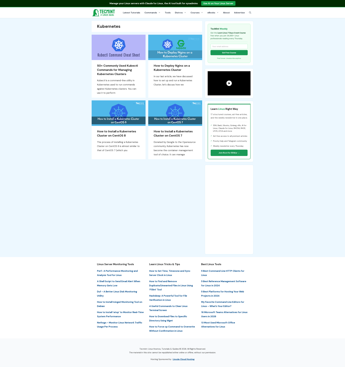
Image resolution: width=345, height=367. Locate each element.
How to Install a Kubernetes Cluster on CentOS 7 (173, 133)
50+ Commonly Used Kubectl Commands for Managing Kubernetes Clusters (117, 70)
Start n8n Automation (230, 3)
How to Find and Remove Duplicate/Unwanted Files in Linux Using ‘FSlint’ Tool (171, 285)
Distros (179, 12)
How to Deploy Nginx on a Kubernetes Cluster (172, 68)
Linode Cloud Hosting (183, 359)
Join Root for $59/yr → (229, 153)
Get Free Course (229, 53)
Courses (195, 12)
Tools (168, 12)
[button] (250, 13)
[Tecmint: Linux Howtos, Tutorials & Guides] (104, 12)
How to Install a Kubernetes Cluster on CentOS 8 (116, 133)
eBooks (211, 12)
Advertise (239, 12)
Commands (150, 12)
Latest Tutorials (131, 12)
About (226, 12)
